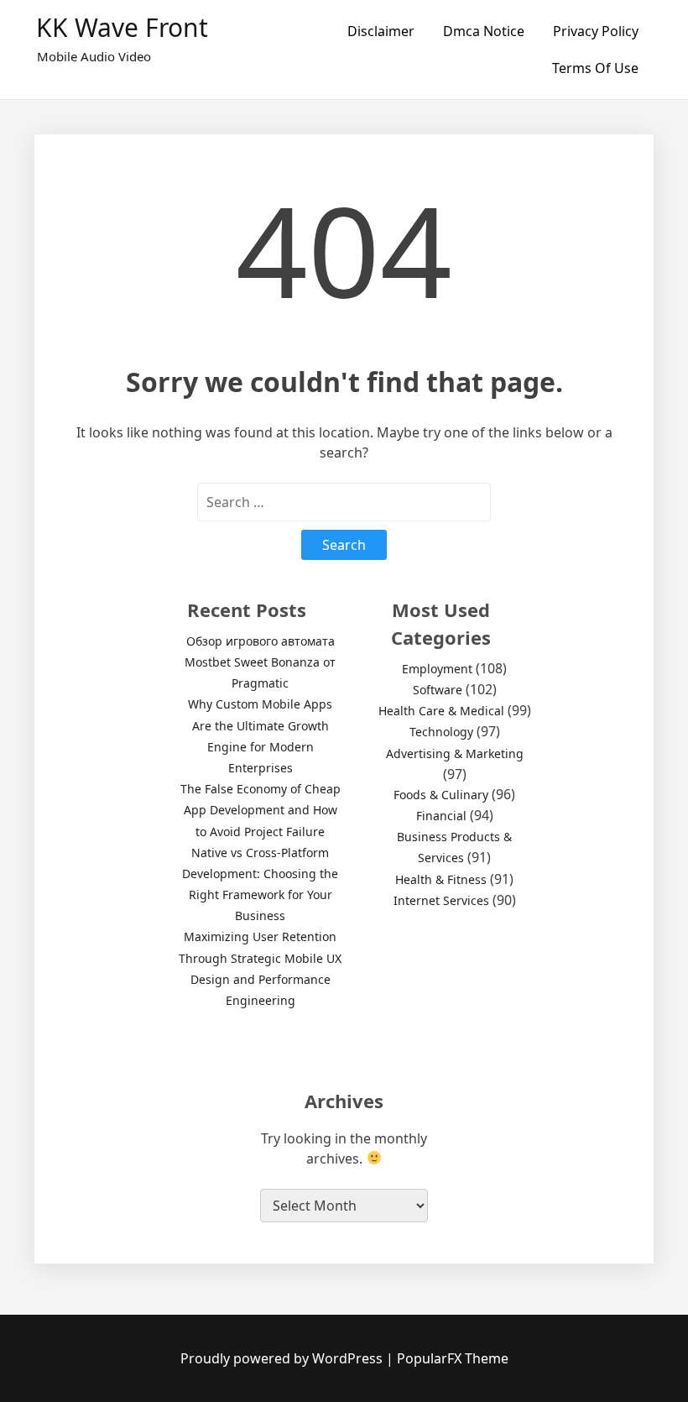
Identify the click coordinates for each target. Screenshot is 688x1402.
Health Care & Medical (441, 711)
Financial (441, 816)
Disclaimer (380, 31)
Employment (437, 669)
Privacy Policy (595, 31)
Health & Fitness (441, 879)
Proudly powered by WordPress (283, 1358)
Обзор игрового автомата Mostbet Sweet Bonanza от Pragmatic (260, 662)
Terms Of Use (595, 68)
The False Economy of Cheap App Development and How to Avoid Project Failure (260, 810)
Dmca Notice (483, 31)
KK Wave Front (122, 27)
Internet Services (441, 900)
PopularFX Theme (452, 1358)
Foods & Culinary (441, 795)
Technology (441, 732)
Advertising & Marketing (455, 753)
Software (437, 690)
